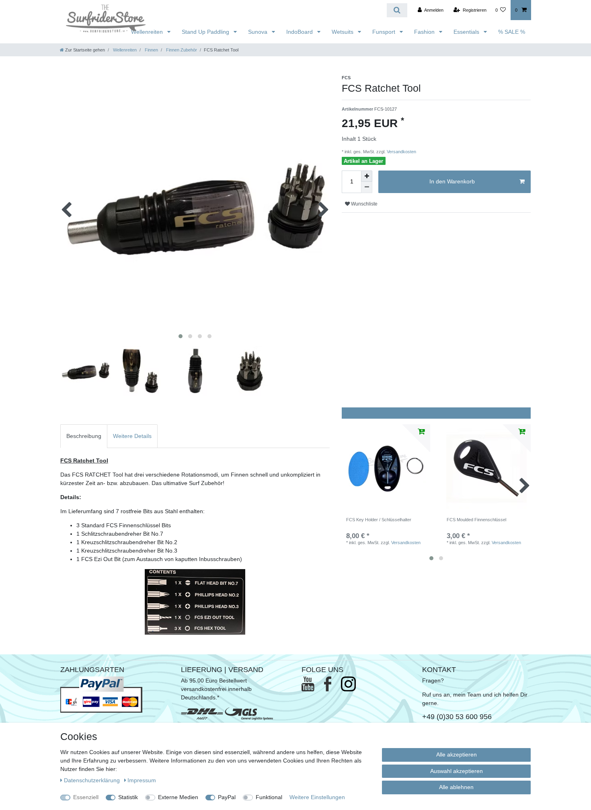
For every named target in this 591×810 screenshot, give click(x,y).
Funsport (384, 32)
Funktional (269, 797)
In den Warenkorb (452, 181)
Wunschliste (364, 204)
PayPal (227, 797)
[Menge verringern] (366, 187)
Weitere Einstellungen (317, 797)
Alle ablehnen (456, 787)
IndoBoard (300, 32)
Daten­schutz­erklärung (92, 780)
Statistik (128, 797)
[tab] (83, 436)
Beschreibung (83, 436)
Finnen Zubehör (181, 49)
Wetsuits (343, 32)
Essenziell (85, 797)
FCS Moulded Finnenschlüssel (476, 519)
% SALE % (511, 32)
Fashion (425, 32)
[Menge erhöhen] (366, 176)
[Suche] (397, 10)
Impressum (141, 780)
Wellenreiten (147, 32)
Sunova (258, 32)
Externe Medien (178, 797)
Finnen (151, 49)
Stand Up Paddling (206, 32)
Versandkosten (401, 151)
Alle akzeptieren (456, 754)
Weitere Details (132, 436)
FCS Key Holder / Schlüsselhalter (378, 519)
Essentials (467, 32)
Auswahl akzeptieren (456, 771)
